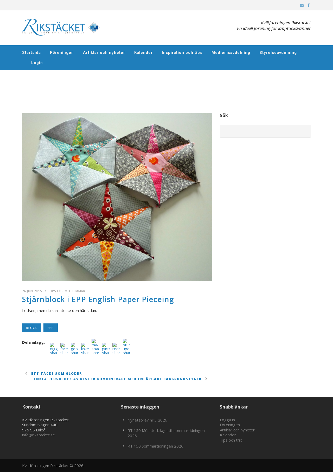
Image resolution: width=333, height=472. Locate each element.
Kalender (143, 52)
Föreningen (62, 52)
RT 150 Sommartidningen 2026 (155, 446)
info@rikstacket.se (38, 434)
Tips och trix (231, 440)
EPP (51, 328)
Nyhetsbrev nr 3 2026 (147, 420)
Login (37, 62)
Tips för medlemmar (67, 291)
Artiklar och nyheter (104, 52)
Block (31, 328)
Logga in (227, 419)
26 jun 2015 (32, 291)
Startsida (31, 52)
